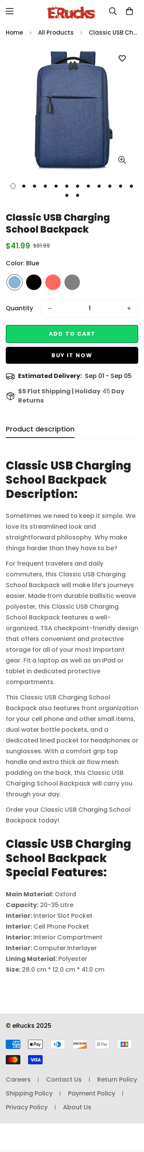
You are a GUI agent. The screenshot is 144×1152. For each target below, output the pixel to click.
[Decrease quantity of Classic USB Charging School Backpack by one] (50, 308)
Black (33, 282)
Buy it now (72, 355)
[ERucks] (72, 11)
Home (14, 32)
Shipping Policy (29, 1093)
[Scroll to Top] (130, 1111)
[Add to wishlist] (122, 58)
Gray (72, 282)
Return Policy (117, 1079)
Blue (14, 282)
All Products (56, 32)
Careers (18, 1079)
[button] (129, 11)
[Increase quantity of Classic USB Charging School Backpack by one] (129, 308)
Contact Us (64, 1079)
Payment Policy (91, 1093)
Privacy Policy (27, 1107)
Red (53, 282)
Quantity (19, 308)
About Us (77, 1107)
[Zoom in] (122, 159)
